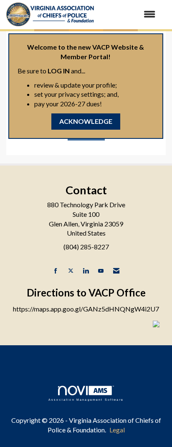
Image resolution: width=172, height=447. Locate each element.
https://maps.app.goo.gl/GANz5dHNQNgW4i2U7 (86, 309)
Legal (117, 430)
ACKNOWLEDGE (85, 121)
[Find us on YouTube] (101, 270)
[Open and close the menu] (129, 14)
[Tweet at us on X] (71, 270)
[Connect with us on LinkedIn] (86, 270)
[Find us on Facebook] (56, 270)
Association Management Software (86, 399)
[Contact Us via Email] (116, 270)
